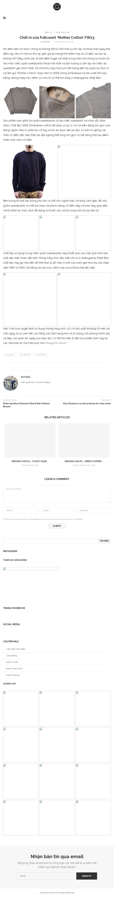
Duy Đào (46, 42)
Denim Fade (12, 662)
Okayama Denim (55, 343)
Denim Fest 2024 (14, 668)
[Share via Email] (58, 366)
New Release (25, 355)
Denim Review (13, 675)
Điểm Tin (48, 32)
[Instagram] (10, 632)
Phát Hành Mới (62, 32)
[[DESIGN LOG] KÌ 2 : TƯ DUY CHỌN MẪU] (30, 440)
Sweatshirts (40, 355)
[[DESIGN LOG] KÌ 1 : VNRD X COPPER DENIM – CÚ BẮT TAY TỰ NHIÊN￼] (83, 440)
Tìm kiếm (104, 541)
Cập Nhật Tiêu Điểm (16, 649)
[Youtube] (15, 632)
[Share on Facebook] (55, 366)
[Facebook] (5, 632)
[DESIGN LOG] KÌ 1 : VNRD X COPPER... (84, 461)
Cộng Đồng (11, 655)
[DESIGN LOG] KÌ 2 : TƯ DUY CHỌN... (30, 461)
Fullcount (10, 355)
